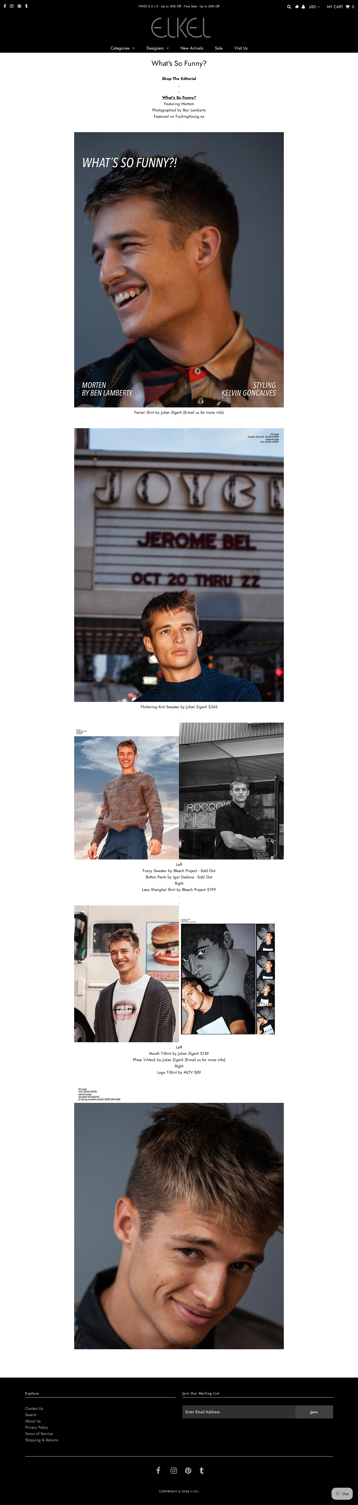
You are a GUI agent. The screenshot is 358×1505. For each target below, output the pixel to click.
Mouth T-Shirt (160, 1053)
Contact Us (34, 1408)
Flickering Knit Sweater (160, 707)
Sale (219, 48)
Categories (120, 48)
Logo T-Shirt (167, 1072)
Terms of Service (39, 1434)
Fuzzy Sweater (155, 871)
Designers (155, 48)
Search (30, 1415)
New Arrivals (192, 48)
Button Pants (156, 877)
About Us (33, 1421)
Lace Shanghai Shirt (158, 890)
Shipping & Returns (41, 1440)
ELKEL (195, 1491)
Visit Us (240, 48)
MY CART (340, 7)
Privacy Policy (36, 1427)
